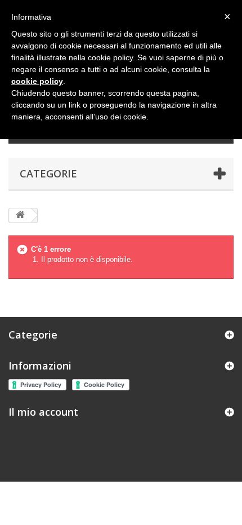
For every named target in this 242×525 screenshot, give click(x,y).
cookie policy (37, 81)
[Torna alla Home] (20, 215)
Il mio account (43, 412)
